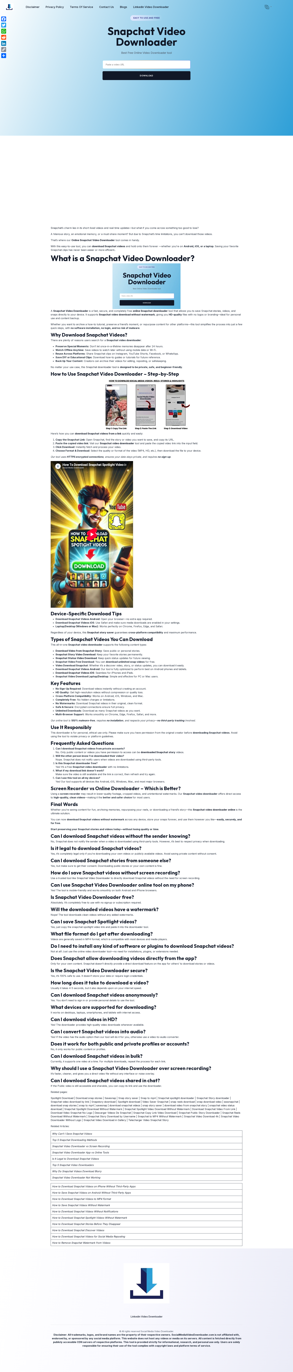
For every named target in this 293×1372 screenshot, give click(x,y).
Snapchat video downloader (117, 443)
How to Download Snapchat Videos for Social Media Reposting (88, 1236)
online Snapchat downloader (150, 310)
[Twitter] (4, 25)
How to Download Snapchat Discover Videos (78, 1230)
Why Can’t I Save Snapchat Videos (72, 1133)
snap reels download (183, 1101)
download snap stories (64, 1105)
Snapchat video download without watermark (127, 314)
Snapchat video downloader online (214, 809)
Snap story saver (128, 1098)
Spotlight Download (62, 1098)
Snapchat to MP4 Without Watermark (159, 1116)
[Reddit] (4, 37)
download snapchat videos (124, 1105)
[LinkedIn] (4, 43)
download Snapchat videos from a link (98, 433)
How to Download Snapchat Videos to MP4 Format (81, 1198)
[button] (268, 7)
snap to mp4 (86, 1105)
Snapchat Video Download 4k (201, 1116)
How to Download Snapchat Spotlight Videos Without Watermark (89, 1217)
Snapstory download (103, 1101)
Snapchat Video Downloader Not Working (76, 1177)
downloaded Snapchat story (158, 752)
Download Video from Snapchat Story (79, 650)
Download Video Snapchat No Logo (71, 1112)
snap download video (209, 1101)
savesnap (101, 1105)
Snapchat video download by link (70, 1101)
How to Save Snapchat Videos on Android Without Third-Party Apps (91, 1192)
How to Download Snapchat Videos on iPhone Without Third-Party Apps (93, 1186)
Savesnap (110, 1098)
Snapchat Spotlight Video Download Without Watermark (157, 1109)
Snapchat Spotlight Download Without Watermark (93, 1109)
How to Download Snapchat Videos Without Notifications (85, 1211)
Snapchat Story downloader (213, 1098)
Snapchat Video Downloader (70, 310)
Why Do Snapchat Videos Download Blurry (76, 1171)
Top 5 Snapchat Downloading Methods (74, 1139)
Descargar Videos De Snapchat (113, 1112)
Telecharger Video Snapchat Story (148, 1120)
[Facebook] (4, 19)
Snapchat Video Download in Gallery (104, 1120)
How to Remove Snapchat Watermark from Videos (81, 1242)
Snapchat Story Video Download (75, 654)
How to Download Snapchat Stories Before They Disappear (86, 1223)
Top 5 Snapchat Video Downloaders (73, 1165)
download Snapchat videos (108, 246)
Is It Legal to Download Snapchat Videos (75, 1158)
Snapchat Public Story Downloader (199, 1112)
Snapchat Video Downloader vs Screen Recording (81, 1146)
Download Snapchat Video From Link (213, 1109)
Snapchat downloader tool (101, 367)
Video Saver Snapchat (155, 1101)
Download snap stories (89, 1098)
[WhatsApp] (4, 31)
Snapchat (56, 227)
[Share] (4, 56)
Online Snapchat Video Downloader (93, 240)
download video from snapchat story (185, 1105)
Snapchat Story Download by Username (111, 1116)
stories (217, 310)
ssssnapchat (231, 1101)
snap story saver (152, 1105)
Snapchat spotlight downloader (176, 1098)
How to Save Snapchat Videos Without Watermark (81, 1205)
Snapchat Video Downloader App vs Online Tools (80, 1152)
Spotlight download (129, 1101)
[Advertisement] (146, 102)
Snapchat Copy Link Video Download (154, 1112)
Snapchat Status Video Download (76, 658)
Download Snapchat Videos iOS (75, 672)
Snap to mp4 (148, 1098)
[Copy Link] (4, 49)
